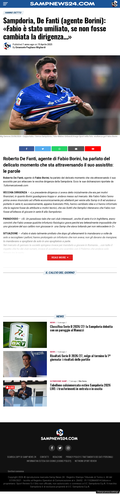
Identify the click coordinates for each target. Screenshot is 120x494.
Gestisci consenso (16, 471)
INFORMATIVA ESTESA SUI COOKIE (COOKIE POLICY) (49, 461)
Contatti (44, 456)
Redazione (57, 456)
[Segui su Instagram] (68, 448)
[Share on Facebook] (27, 148)
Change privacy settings (107, 492)
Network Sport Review (86, 461)
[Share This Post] (60, 148)
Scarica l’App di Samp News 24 (21, 456)
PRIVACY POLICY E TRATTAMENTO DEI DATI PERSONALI (89, 456)
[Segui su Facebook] (52, 448)
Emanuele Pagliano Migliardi (31, 47)
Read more (59, 257)
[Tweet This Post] (43, 148)
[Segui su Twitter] (60, 448)
